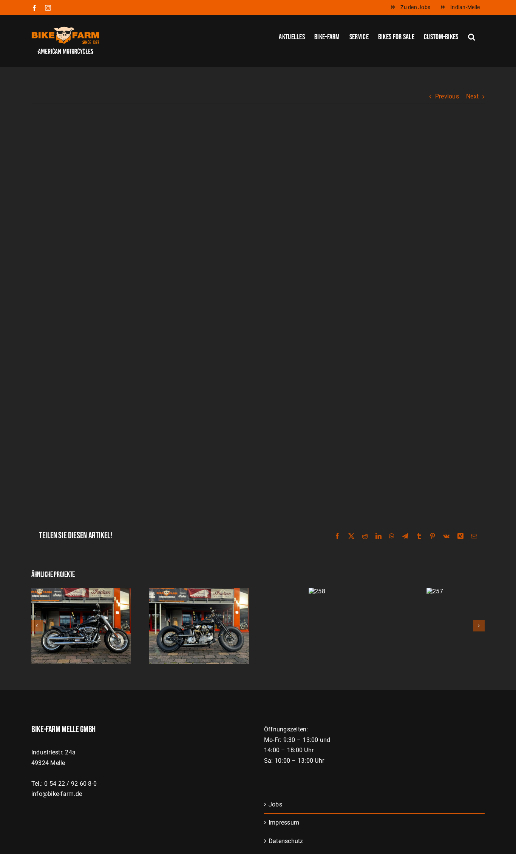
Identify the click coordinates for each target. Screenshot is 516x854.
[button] (471, 36)
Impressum (284, 822)
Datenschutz (286, 841)
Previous (447, 96)
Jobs (275, 804)
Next (472, 96)
